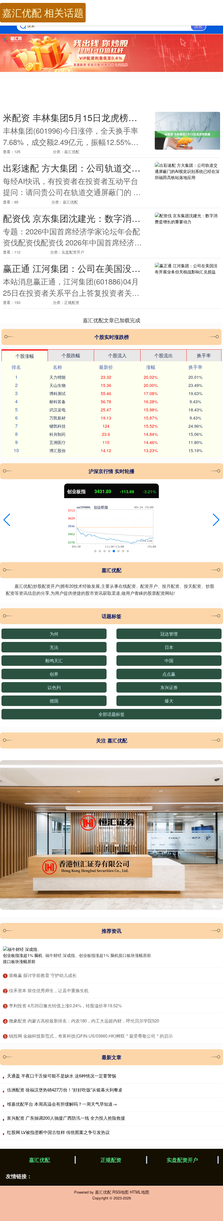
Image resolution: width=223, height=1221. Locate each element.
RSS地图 (120, 1192)
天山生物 (57, 385)
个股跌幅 (71, 355)
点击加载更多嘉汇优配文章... (111, 320)
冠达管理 (169, 634)
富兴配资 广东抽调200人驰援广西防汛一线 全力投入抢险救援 (66, 1118)
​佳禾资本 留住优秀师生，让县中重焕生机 (49, 990)
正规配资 (110, 1160)
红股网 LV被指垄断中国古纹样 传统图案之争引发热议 (58, 1132)
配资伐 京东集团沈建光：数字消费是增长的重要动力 (108, 218)
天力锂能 (57, 377)
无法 (54, 647)
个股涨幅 (24, 356)
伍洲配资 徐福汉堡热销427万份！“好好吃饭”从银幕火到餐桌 (65, 1089)
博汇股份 (57, 450)
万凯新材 (57, 418)
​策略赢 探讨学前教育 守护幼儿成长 (43, 975)
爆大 (169, 701)
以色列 (54, 687)
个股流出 (163, 355)
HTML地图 (139, 1192)
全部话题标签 (111, 714)
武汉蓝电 (57, 410)
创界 (54, 674)
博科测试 (57, 393)
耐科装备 (57, 401)
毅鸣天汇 (54, 660)
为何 (54, 634)
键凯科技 (57, 426)
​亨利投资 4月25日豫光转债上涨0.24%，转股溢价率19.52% (65, 1005)
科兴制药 (57, 434)
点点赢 (168, 674)
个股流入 (117, 355)
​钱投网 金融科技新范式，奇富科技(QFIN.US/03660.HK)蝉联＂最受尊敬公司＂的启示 (91, 1036)
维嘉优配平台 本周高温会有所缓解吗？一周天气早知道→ (62, 1104)
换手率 (204, 355)
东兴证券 (169, 687)
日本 (169, 647)
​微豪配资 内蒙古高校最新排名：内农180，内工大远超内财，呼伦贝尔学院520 (84, 1020)
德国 (54, 701)
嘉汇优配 (39, 1160)
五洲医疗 (57, 442)
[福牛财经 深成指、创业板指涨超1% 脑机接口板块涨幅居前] (22, 955)
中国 (169, 660)
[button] (7, 520)
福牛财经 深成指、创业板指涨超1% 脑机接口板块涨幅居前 (98, 955)
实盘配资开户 (182, 1160)
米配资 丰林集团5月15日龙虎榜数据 (74, 117)
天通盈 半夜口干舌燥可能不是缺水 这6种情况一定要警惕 (61, 1076)
